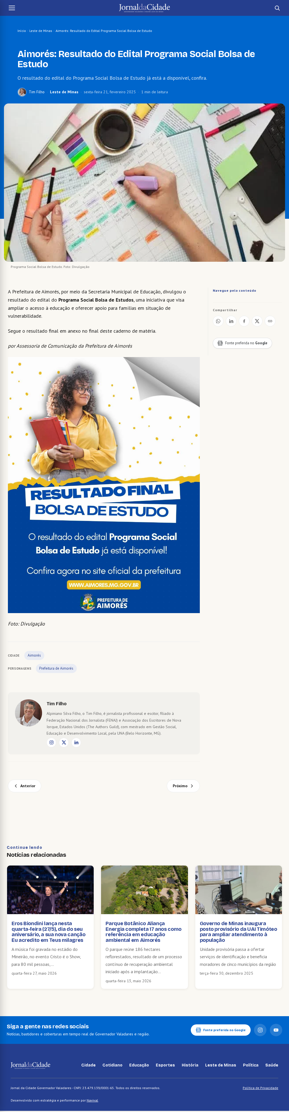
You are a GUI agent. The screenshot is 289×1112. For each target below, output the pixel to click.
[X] (64, 742)
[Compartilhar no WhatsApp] (218, 321)
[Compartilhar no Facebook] (244, 321)
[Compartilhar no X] (257, 321)
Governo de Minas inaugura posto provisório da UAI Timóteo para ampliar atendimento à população (238, 931)
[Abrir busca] (277, 8)
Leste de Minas (40, 31)
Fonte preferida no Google (224, 1030)
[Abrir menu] (12, 8)
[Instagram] (51, 742)
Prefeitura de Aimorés (56, 668)
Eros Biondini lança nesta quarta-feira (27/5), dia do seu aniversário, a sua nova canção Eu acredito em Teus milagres (48, 931)
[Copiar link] (270, 321)
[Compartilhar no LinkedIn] (231, 321)
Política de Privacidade (260, 1088)
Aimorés (34, 655)
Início (21, 31)
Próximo (180, 785)
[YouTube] (276, 1030)
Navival (92, 1100)
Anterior (27, 785)
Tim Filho (37, 91)
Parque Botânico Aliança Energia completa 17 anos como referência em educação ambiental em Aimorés (143, 931)
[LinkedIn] (76, 742)
